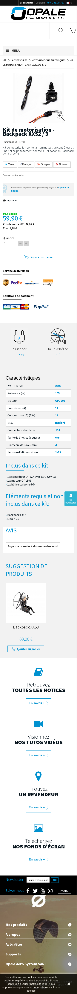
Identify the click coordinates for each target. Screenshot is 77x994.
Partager (26, 164)
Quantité (8, 238)
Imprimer (12, 200)
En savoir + (37, 703)
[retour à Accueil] (4, 60)
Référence (8, 142)
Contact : (50, 3)
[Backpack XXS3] (26, 603)
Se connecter (26, 3)
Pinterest (63, 164)
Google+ (45, 164)
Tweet (11, 164)
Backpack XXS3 (26, 627)
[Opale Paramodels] (38, 13)
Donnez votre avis (13, 175)
